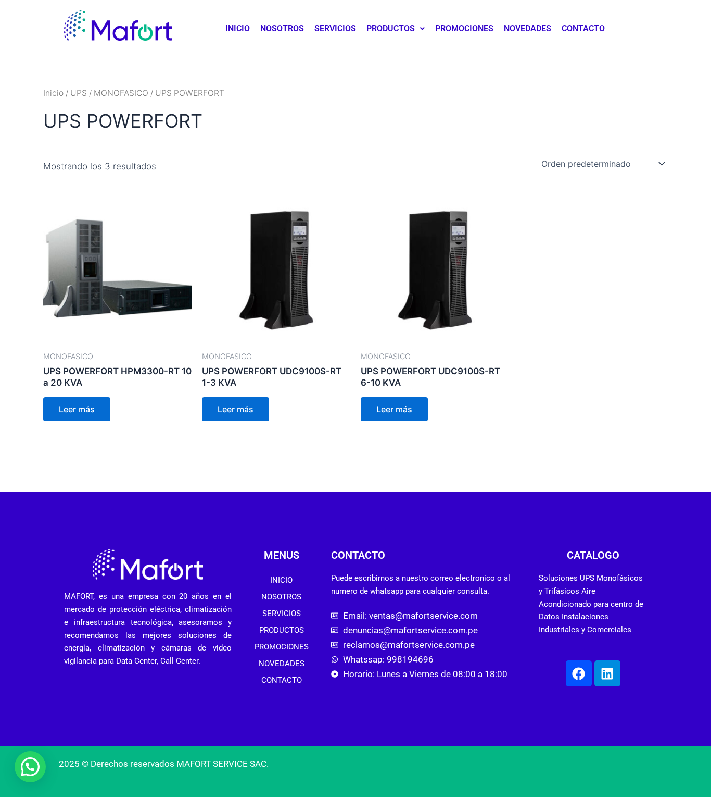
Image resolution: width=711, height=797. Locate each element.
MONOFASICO (121, 93)
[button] (395, 29)
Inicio (53, 93)
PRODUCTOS (390, 28)
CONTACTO (583, 28)
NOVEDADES (527, 28)
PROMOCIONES (464, 28)
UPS (78, 93)
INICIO (237, 28)
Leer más (77, 409)
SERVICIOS (335, 28)
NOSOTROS (282, 28)
